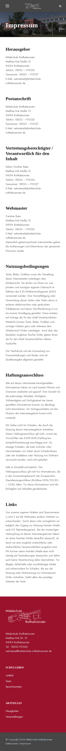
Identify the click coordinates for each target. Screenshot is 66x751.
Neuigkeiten (12, 711)
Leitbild (9, 675)
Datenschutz (12, 743)
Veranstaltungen (14, 717)
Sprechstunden (14, 687)
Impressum (25, 743)
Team (8, 681)
